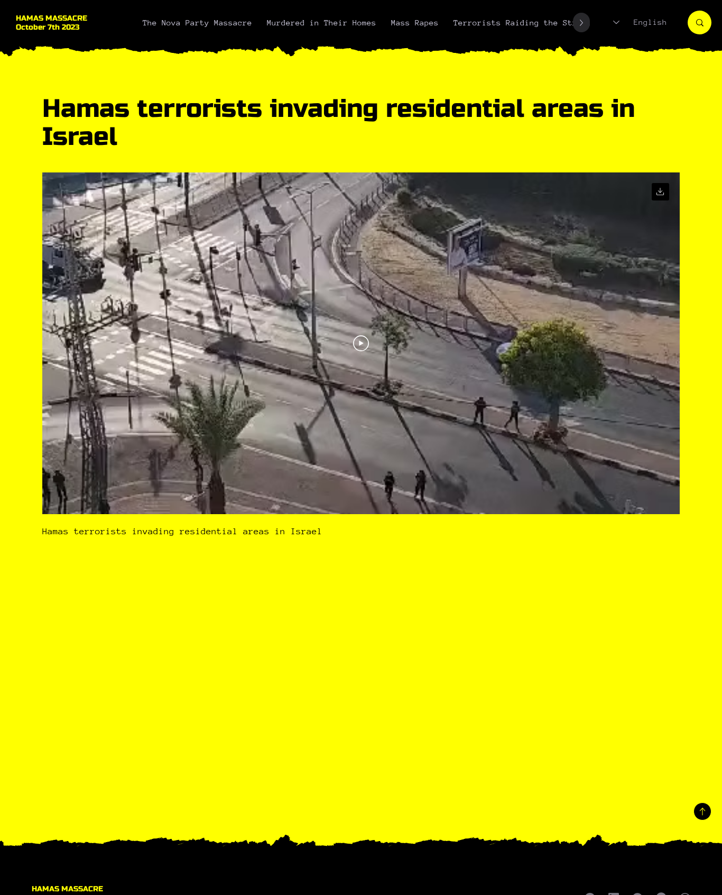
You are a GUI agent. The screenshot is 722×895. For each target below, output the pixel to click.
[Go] (660, 191)
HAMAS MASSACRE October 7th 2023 (51, 23)
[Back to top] (702, 811)
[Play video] (361, 343)
